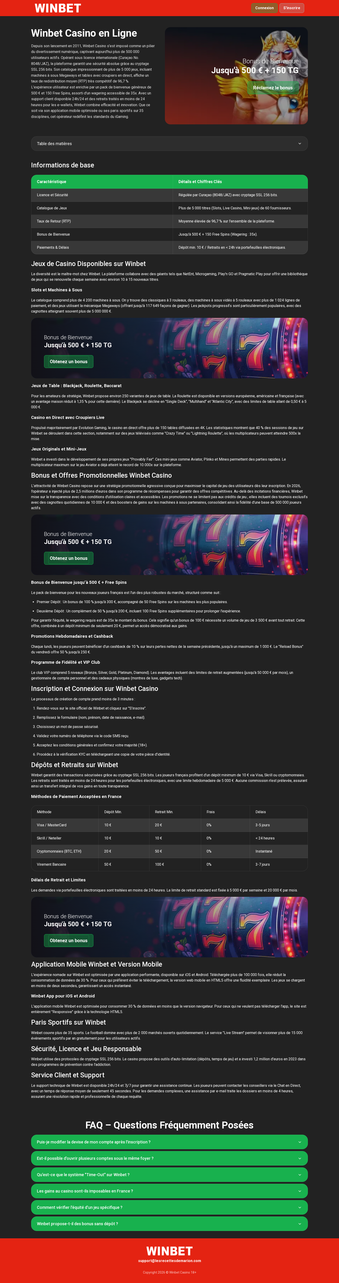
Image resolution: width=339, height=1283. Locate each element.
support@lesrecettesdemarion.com (169, 1261)
